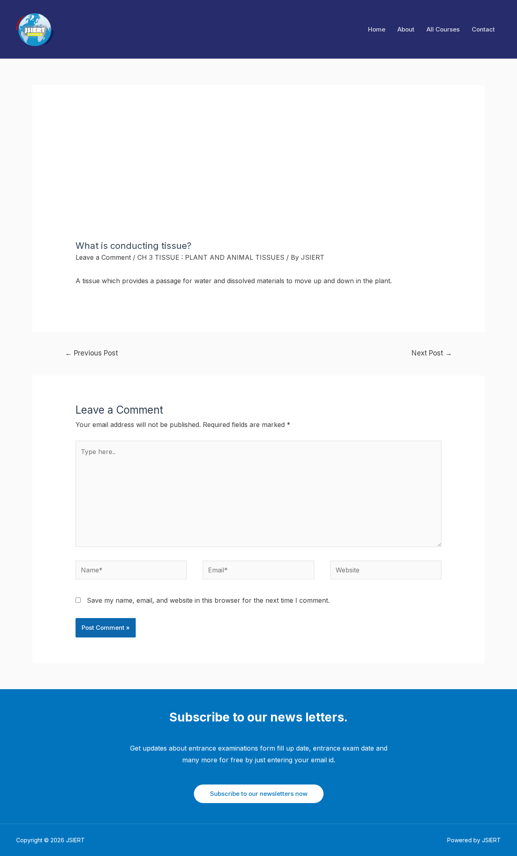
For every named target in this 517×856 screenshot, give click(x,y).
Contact (483, 29)
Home (376, 29)
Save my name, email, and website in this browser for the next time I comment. (208, 600)
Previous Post (91, 353)
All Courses (443, 29)
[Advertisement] (259, 179)
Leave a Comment (103, 257)
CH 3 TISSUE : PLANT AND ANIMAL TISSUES (210, 257)
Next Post (432, 353)
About (405, 29)
